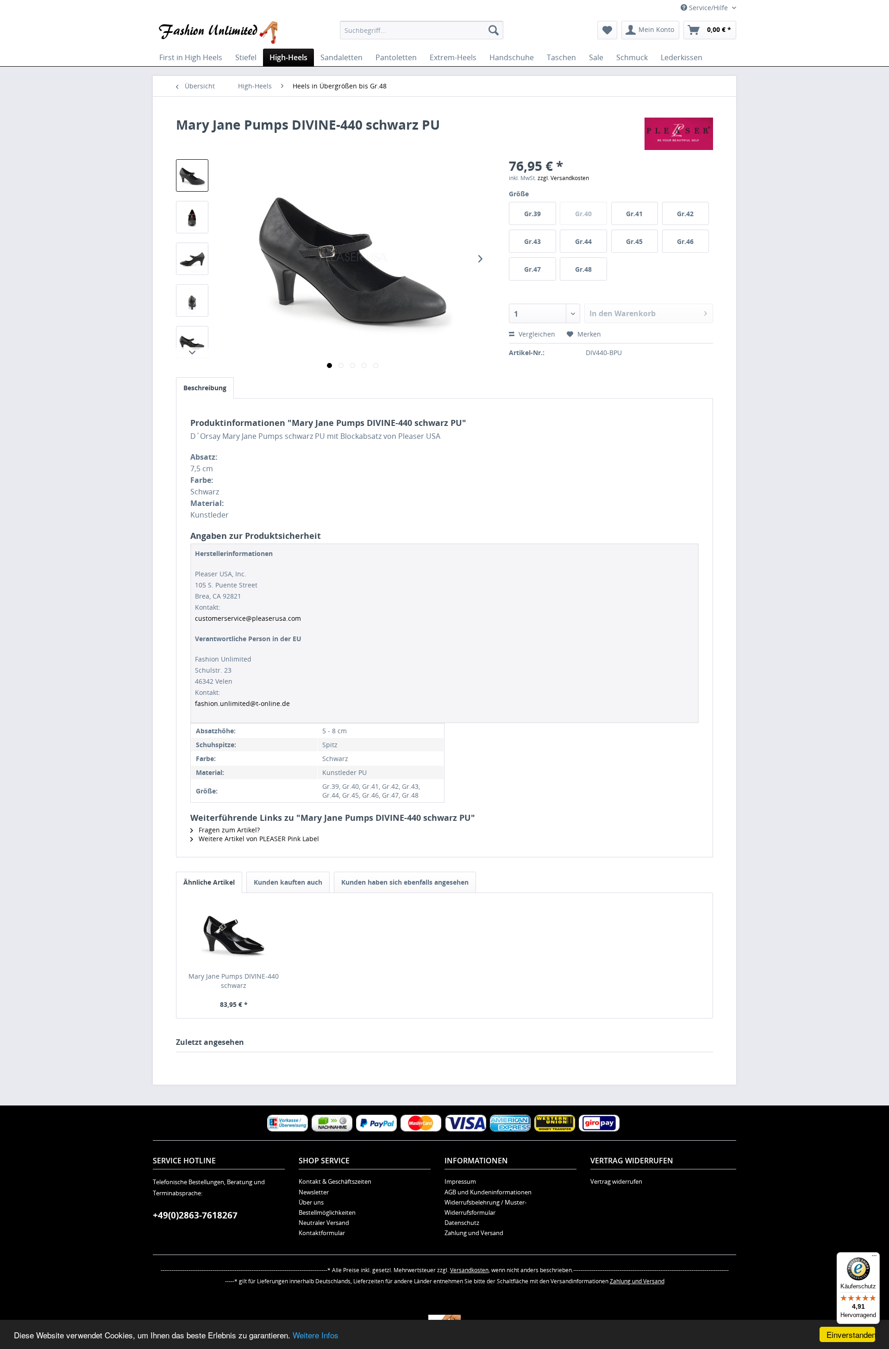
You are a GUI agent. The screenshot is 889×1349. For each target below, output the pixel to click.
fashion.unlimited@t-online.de (242, 703)
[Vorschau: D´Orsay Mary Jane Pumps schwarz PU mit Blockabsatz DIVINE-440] (192, 175)
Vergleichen (536, 334)
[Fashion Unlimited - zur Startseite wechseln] (217, 32)
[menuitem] (421, 30)
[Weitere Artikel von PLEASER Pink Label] (679, 134)
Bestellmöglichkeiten (327, 1212)
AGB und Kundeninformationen (488, 1192)
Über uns (311, 1202)
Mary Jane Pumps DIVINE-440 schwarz (233, 981)
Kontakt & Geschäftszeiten (335, 1181)
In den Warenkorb (622, 313)
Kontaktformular (322, 1233)
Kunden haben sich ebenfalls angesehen (405, 882)
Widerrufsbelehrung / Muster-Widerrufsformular (485, 1207)
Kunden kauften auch (288, 882)
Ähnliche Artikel (209, 882)
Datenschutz (461, 1222)
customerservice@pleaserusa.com (248, 618)
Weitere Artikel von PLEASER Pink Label (258, 838)
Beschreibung (204, 387)
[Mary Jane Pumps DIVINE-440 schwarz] (234, 934)
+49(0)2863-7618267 (195, 1215)
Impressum (460, 1181)
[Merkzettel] (607, 30)
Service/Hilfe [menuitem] (708, 7)
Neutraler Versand (324, 1222)
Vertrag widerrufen (616, 1181)
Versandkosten (469, 1270)
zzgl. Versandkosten (563, 178)
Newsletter (314, 1192)
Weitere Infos (315, 1335)
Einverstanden (850, 1334)
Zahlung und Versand (473, 1233)
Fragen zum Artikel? (228, 829)
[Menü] (874, 1257)
